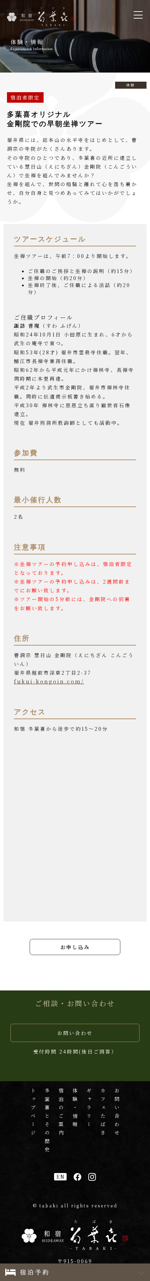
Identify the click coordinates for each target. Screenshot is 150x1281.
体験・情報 (75, 1109)
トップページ (33, 1113)
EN (61, 1176)
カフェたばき (102, 1113)
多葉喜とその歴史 (47, 1121)
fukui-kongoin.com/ (49, 681)
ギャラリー (88, 1109)
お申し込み (75, 946)
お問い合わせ (75, 1032)
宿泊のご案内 (61, 1113)
